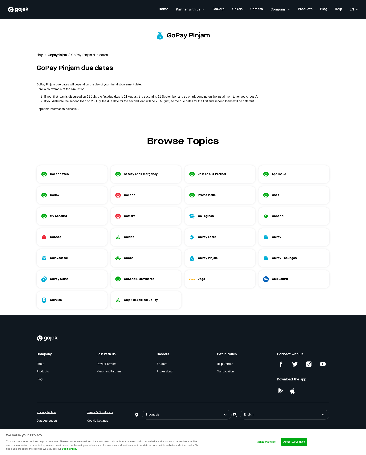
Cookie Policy (69, 448)
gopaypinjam (57, 55)
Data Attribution (47, 421)
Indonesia (152, 414)
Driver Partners (106, 364)
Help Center (225, 364)
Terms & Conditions (100, 412)
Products (305, 9)
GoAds (237, 9)
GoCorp (219, 9)
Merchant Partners (109, 371)
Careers (256, 9)
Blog (323, 9)
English (249, 414)
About (40, 364)
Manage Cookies (266, 441)
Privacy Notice (46, 412)
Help (338, 9)
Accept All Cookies (294, 441)
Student (162, 364)
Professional (165, 371)
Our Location (225, 371)
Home (163, 9)
